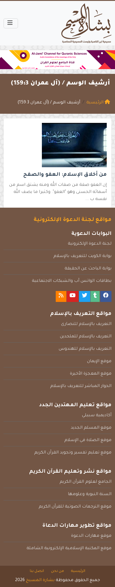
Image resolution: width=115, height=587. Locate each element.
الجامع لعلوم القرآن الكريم (85, 482)
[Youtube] (72, 296)
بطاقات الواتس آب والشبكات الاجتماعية (71, 281)
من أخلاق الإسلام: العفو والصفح (65, 175)
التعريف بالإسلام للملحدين (85, 336)
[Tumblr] (95, 296)
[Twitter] (84, 296)
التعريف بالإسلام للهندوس (85, 349)
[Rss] (61, 296)
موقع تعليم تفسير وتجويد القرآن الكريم (72, 453)
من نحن (57, 571)
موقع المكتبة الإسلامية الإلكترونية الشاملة (69, 548)
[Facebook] (105, 296)
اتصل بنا (37, 571)
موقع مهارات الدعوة (91, 536)
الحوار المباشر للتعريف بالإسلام (80, 386)
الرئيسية (78, 571)
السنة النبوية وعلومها (89, 494)
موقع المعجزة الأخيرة (90, 374)
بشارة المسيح (40, 580)
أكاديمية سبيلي (96, 415)
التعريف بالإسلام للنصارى (86, 324)
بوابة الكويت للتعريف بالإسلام (82, 256)
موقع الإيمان (99, 361)
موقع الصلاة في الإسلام (87, 440)
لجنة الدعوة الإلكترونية (89, 244)
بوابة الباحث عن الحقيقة (88, 268)
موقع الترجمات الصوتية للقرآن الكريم (75, 507)
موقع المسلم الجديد (91, 428)
